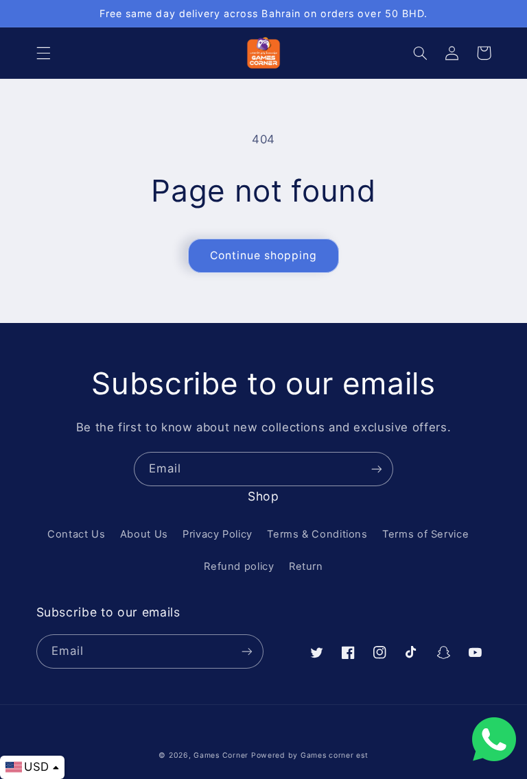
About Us (144, 534)
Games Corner (222, 755)
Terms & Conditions (317, 534)
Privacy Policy (218, 534)
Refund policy (239, 566)
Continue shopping (264, 255)
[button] (43, 53)
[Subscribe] (377, 469)
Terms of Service (425, 534)
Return (306, 566)
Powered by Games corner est (309, 755)
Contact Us (76, 534)
